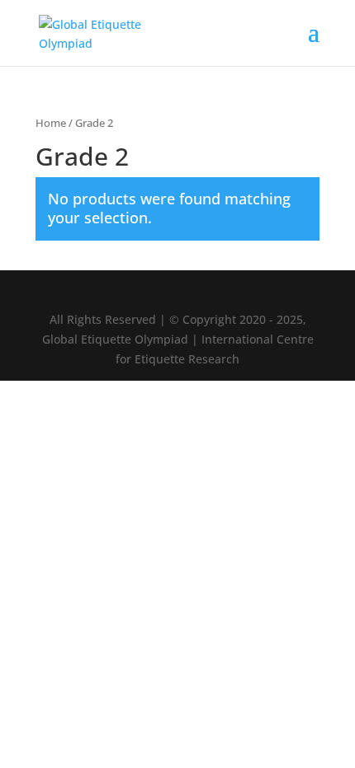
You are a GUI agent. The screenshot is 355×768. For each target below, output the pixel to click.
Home (51, 122)
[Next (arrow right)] (326, 384)
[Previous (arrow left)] (29, 384)
